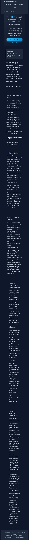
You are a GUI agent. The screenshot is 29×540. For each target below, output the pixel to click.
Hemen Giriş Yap (14, 39)
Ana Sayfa (8, 4)
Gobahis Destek (19, 537)
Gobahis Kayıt (18, 535)
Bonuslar (21, 4)
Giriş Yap (15, 4)
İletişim (14, 7)
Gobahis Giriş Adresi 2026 (13, 53)
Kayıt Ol (14, 43)
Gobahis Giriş (9, 535)
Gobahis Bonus (9, 537)
